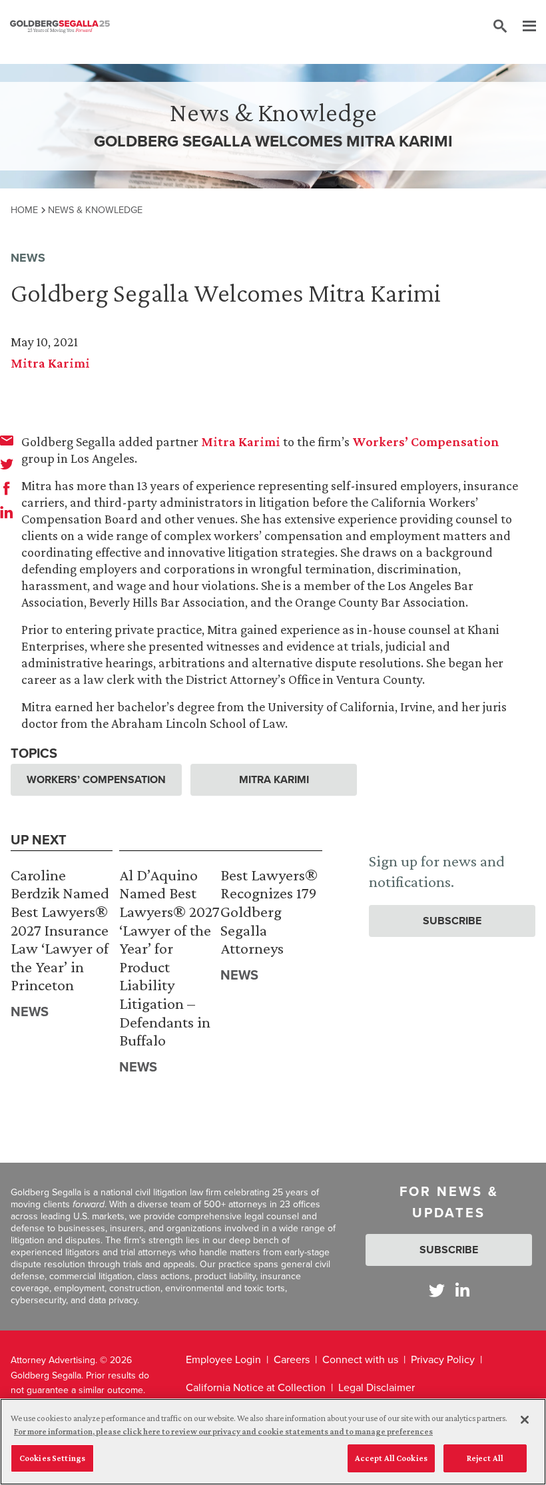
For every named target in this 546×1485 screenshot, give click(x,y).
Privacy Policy (443, 1359)
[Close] (524, 1419)
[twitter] (6, 464)
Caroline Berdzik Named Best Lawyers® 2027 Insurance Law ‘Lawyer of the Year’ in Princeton (60, 930)
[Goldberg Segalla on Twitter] (437, 1290)
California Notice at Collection (256, 1387)
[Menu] (522, 26)
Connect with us (360, 1359)
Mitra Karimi (50, 363)
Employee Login (223, 1359)
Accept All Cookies (391, 1458)
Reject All (485, 1458)
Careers (292, 1359)
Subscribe (452, 920)
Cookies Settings (52, 1458)
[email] (6, 440)
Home (24, 209)
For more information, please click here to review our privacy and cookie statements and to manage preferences (223, 1431)
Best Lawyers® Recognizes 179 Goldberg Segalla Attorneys (269, 911)
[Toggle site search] (500, 26)
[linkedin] (6, 512)
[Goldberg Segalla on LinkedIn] (462, 1290)
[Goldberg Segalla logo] (60, 26)
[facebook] (6, 488)
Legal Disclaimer (376, 1387)
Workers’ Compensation (425, 441)
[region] (273, 1441)
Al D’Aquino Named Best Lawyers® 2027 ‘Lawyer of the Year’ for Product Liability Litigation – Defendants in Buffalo (169, 957)
